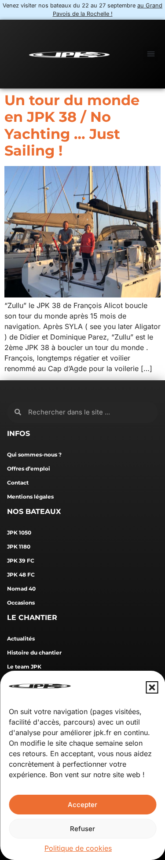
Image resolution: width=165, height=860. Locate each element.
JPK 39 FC (20, 560)
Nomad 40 (21, 588)
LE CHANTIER (32, 617)
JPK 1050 (19, 532)
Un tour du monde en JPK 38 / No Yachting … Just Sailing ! (71, 125)
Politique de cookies (78, 848)
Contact (18, 482)
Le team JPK (24, 666)
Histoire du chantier (34, 652)
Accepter (82, 804)
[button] (151, 687)
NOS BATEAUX (34, 511)
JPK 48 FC (21, 574)
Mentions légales (30, 496)
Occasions (21, 602)
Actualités (21, 638)
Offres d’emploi (28, 468)
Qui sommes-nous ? (34, 454)
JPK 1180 (18, 546)
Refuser (82, 829)
